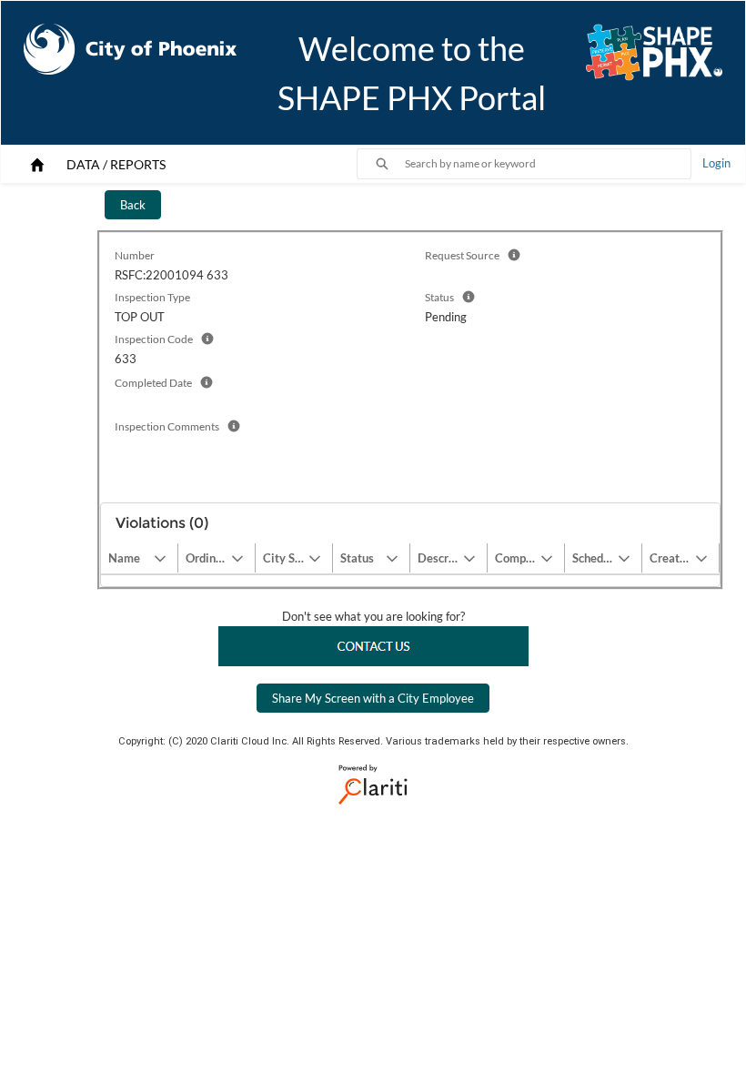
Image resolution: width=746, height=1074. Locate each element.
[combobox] (548, 163)
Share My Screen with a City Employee (373, 698)
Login (716, 163)
